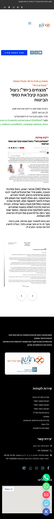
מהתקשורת (39, 281)
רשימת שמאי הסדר (41, 401)
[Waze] (46, 503)
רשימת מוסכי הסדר (41, 405)
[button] (29, 23)
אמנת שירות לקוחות (41, 428)
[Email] (46, 494)
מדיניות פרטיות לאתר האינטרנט (36, 420)
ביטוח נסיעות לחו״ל (41, 413)
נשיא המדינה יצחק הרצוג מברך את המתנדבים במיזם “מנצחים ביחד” (30, 274)
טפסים (46, 416)
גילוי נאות (45, 424)
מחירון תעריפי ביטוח (41, 397)
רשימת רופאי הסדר (41, 409)
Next (32, 296)
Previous (21, 296)
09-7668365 (43, 450)
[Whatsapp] (46, 486)
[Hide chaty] (46, 512)
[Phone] (46, 477)
